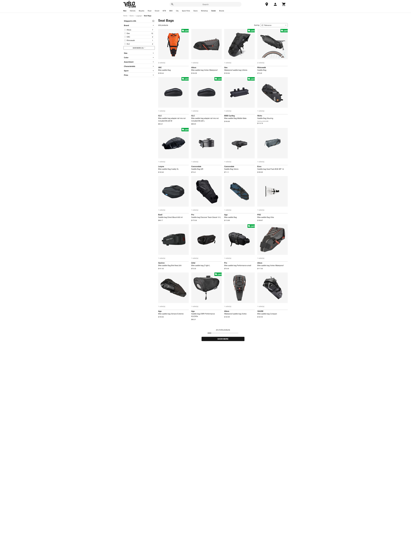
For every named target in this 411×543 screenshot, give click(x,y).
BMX (171, 11)
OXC (160, 67)
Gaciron (161, 263)
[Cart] (284, 4)
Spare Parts (186, 11)
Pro (192, 214)
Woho (259, 115)
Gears (195, 11)
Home (125, 16)
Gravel (157, 11)
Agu (226, 214)
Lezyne (161, 166)
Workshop (204, 11)
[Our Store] (267, 4)
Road (149, 11)
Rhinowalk (261, 67)
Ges (225, 67)
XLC (160, 115)
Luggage (139, 16)
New (124, 11)
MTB (164, 11)
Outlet (213, 11)
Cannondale (196, 166)
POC (259, 214)
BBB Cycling (229, 115)
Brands (221, 11)
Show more (222, 339)
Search (206, 4)
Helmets (132, 11)
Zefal (193, 263)
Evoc (259, 166)
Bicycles (141, 11)
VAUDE (260, 311)
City (177, 11)
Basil (160, 214)
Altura (193, 67)
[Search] (172, 4)
